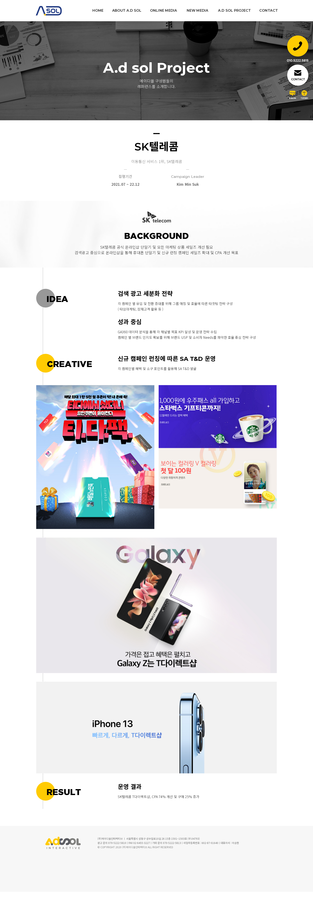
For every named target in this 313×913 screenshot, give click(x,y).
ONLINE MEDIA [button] (163, 11)
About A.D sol (127, 11)
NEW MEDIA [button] (197, 11)
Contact (268, 11)
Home (98, 11)
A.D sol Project (234, 11)
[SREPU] (52, 10)
